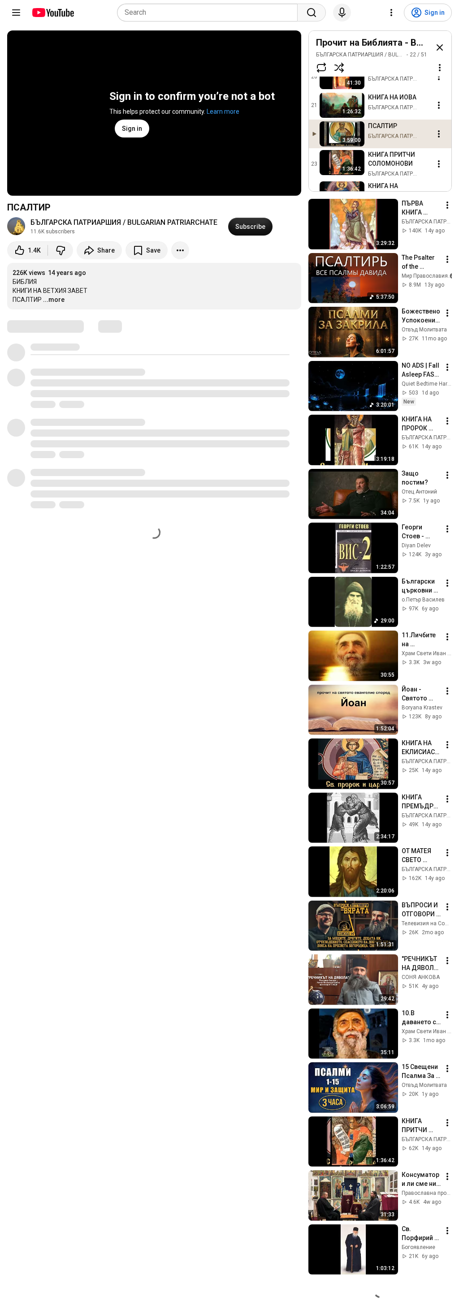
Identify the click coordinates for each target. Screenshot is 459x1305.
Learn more (223, 111)
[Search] (311, 12)
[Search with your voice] (342, 12)
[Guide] (16, 12)
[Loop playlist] (321, 68)
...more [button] (54, 299)
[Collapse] (440, 47)
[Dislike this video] (60, 250)
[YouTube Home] (52, 12)
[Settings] (391, 12)
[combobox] (210, 12)
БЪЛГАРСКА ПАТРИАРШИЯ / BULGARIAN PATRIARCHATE (123, 222)
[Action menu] (440, 68)
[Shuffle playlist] (339, 68)
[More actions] (180, 250)
